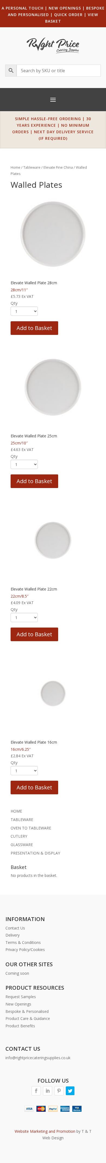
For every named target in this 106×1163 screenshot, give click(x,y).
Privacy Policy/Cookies (25, 949)
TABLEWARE (22, 819)
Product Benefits (20, 1025)
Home (15, 167)
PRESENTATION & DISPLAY (35, 853)
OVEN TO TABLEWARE (31, 828)
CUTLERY (19, 836)
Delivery (12, 935)
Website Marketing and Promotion (45, 1131)
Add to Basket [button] (34, 328)
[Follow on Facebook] (36, 1090)
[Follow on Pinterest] (59, 1090)
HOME (16, 811)
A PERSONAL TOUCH (22, 8)
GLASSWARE (22, 844)
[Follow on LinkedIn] (47, 1090)
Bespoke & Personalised (27, 1011)
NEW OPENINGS (65, 8)
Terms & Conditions (23, 942)
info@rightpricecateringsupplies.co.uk (37, 1057)
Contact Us (15, 928)
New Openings (18, 1004)
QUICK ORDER (68, 14)
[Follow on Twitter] (70, 1090)
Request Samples (20, 996)
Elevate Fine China (58, 167)
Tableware (31, 167)
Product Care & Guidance (27, 1018)
